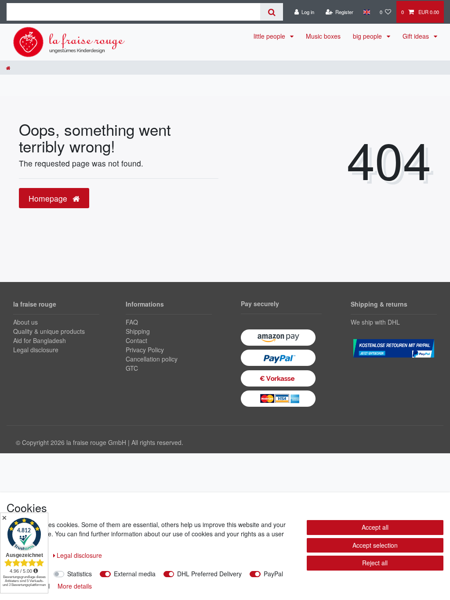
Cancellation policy (152, 358)
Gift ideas (417, 36)
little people (270, 36)
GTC (132, 368)
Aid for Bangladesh (39, 340)
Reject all (375, 562)
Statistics (79, 573)
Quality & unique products (49, 331)
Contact (136, 340)
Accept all (375, 527)
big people (368, 36)
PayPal (273, 573)
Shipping (138, 331)
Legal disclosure (35, 349)
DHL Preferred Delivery (209, 573)
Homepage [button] (49, 198)
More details (75, 586)
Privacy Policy (145, 349)
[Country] (366, 12)
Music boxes (323, 36)
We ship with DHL (375, 322)
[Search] (271, 12)
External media (135, 573)
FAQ (132, 322)
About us (25, 322)
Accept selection (375, 545)
